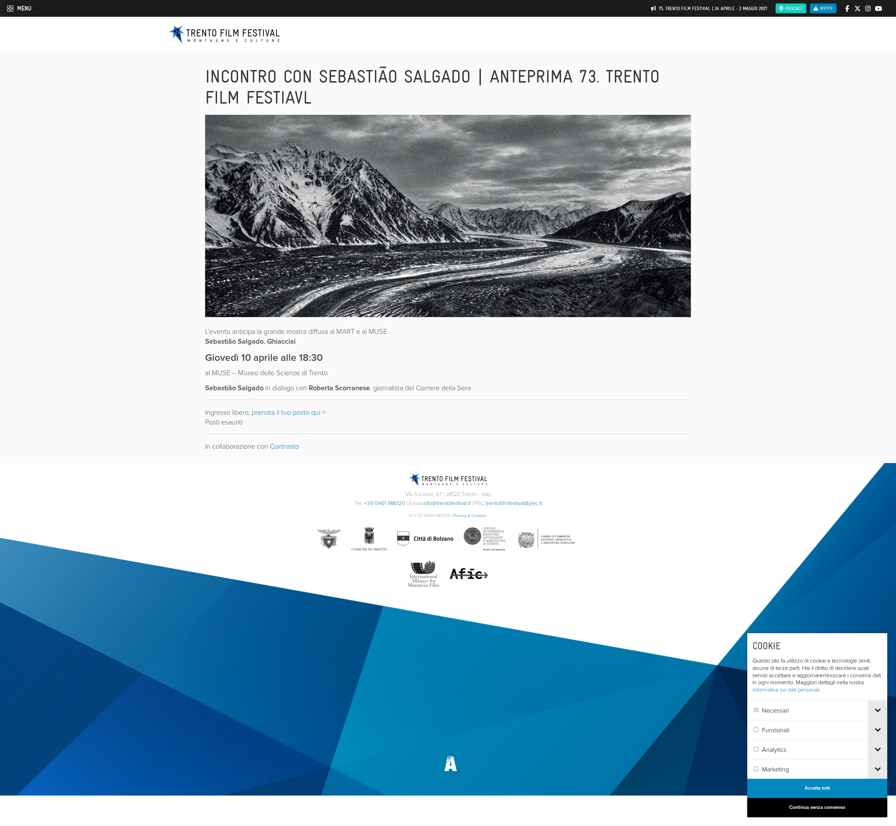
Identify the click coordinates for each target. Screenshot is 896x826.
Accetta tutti (817, 788)
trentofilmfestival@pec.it (514, 503)
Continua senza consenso (817, 807)
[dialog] (817, 725)
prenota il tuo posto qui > (289, 412)
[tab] (877, 710)
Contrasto (284, 446)
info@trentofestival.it (446, 503)
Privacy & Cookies (470, 515)
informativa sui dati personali (785, 689)
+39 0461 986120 (384, 503)
